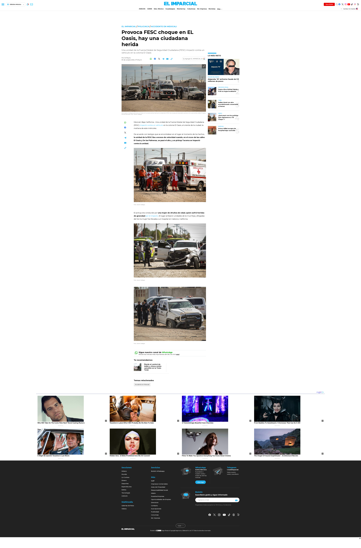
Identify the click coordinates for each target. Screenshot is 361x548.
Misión (153, 493)
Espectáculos (127, 487)
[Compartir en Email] (167, 59)
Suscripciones (156, 509)
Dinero (124, 480)
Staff (152, 481)
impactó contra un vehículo (151, 125)
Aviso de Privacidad (158, 487)
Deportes (125, 483)
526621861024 (201, 469)
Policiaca (143, 26)
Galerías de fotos (128, 506)
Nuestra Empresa (157, 496)
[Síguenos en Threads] (354, 4)
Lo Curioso (125, 477)
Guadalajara (170, 9)
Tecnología (126, 493)
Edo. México (159, 9)
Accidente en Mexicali (164, 26)
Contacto (154, 506)
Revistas (212, 9)
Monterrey (181, 9)
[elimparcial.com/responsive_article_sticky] (360, 538)
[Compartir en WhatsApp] (150, 59)
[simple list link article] (223, 68)
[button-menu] (3, 4)
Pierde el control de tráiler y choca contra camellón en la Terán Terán (152, 367)
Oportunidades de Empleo (161, 499)
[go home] (128, 529)
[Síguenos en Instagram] (345, 4)
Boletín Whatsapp (158, 471)
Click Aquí (200, 482)
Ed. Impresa (202, 9)
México (124, 471)
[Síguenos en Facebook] (339, 4)
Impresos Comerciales (159, 484)
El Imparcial (129, 26)
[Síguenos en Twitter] (342, 4)
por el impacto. (152, 216)
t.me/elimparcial (232, 469)
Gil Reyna (127, 58)
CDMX (149, 9)
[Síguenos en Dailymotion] (358, 4)
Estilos (124, 490)
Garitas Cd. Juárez (349, 9)
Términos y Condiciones (223, 505)
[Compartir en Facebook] (155, 59)
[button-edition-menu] (341, 8)
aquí (177, 354)
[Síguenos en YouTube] (348, 4)
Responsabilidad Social (159, 490)
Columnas (191, 9)
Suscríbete (329, 4)
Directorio (154, 502)
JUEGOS (142, 9)
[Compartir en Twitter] (159, 59)
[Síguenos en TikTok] (351, 4)
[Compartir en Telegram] (163, 59)
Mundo (124, 474)
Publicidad (155, 512)
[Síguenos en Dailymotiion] (238, 515)
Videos (124, 509)
